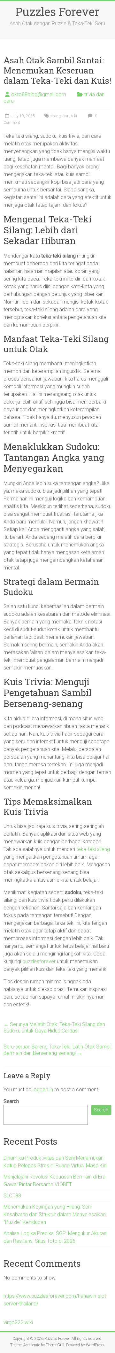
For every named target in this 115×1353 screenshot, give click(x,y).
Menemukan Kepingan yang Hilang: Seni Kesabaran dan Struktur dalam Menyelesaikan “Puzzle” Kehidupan (55, 1214)
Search (11, 1101)
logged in (43, 1089)
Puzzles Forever (57, 11)
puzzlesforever (39, 961)
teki (74, 116)
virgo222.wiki (18, 1322)
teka (66, 116)
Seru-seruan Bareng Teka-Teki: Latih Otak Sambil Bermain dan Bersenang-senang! (57, 1050)
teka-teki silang (93, 849)
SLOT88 (12, 1196)
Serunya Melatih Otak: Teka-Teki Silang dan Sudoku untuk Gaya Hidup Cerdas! (54, 1027)
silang (55, 116)
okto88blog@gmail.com (38, 94)
